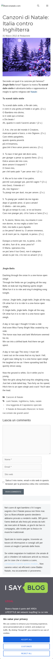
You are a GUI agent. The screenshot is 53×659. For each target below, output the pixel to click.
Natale (34, 92)
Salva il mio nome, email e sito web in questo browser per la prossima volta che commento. (27, 482)
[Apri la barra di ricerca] (38, 6)
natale (38, 401)
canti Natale (11, 401)
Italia (32, 401)
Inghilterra (23, 401)
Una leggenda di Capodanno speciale (24, 405)
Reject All (26, 653)
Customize (26, 646)
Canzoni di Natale (14, 397)
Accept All (26, 639)
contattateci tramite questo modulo (21, 564)
